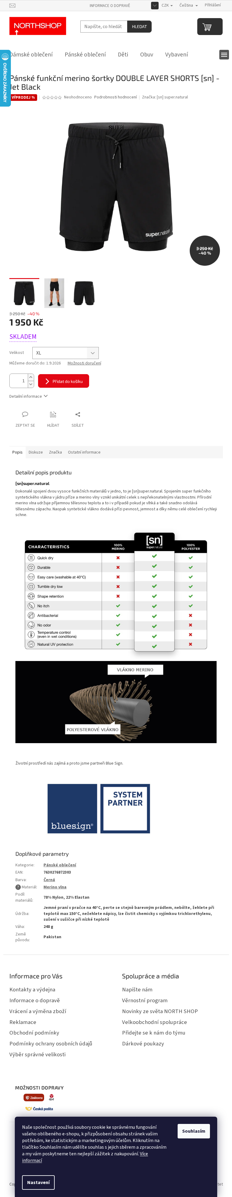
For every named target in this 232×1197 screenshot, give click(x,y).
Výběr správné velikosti (37, 1054)
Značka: (165, 97)
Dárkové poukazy (143, 1044)
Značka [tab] (55, 452)
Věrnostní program (145, 1000)
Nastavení (38, 1182)
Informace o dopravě (110, 5)
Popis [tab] (17, 452)
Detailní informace (25, 396)
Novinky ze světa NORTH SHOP (160, 1011)
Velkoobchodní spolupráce (154, 1022)
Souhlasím (193, 1131)
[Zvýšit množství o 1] (31, 377)
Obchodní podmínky (34, 1033)
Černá (49, 880)
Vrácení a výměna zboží (37, 1011)
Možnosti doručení (84, 363)
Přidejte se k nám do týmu (153, 1033)
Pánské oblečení (60, 865)
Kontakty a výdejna (32, 989)
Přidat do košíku (68, 381)
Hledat (139, 26)
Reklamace (22, 1022)
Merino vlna (55, 887)
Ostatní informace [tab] (84, 452)
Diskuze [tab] (36, 452)
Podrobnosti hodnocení (115, 97)
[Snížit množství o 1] (31, 384)
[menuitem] (31, 54)
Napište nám (137, 989)
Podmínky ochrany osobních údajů (50, 1044)
